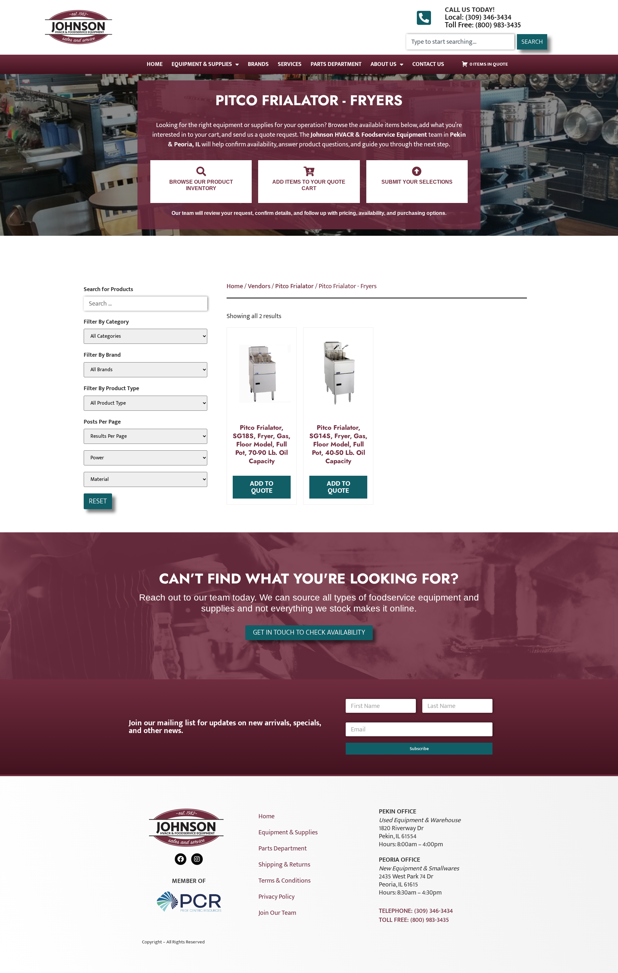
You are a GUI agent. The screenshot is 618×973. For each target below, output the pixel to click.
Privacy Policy (276, 896)
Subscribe (419, 748)
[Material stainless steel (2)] (145, 479)
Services (290, 64)
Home (155, 64)
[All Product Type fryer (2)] (145, 403)
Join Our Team (277, 912)
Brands (258, 64)
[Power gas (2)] (145, 457)
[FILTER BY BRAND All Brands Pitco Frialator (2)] (145, 369)
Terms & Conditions (284, 880)
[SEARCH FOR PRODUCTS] (145, 304)
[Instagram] (197, 859)
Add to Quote (261, 487)
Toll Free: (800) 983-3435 (483, 25)
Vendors (259, 286)
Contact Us (428, 64)
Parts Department (336, 64)
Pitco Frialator (294, 286)
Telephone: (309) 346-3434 (416, 910)
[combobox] (460, 42)
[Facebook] (180, 859)
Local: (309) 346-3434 (478, 17)
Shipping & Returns (284, 864)
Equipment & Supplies (202, 64)
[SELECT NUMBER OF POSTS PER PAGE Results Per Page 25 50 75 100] (145, 436)
